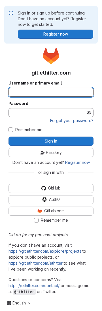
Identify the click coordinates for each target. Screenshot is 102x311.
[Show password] (89, 112)
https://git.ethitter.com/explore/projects (44, 251)
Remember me (28, 129)
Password (18, 103)
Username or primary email (35, 83)
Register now (77, 162)
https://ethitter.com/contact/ (34, 285)
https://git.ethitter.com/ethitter (35, 263)
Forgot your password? (72, 120)
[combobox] (18, 303)
